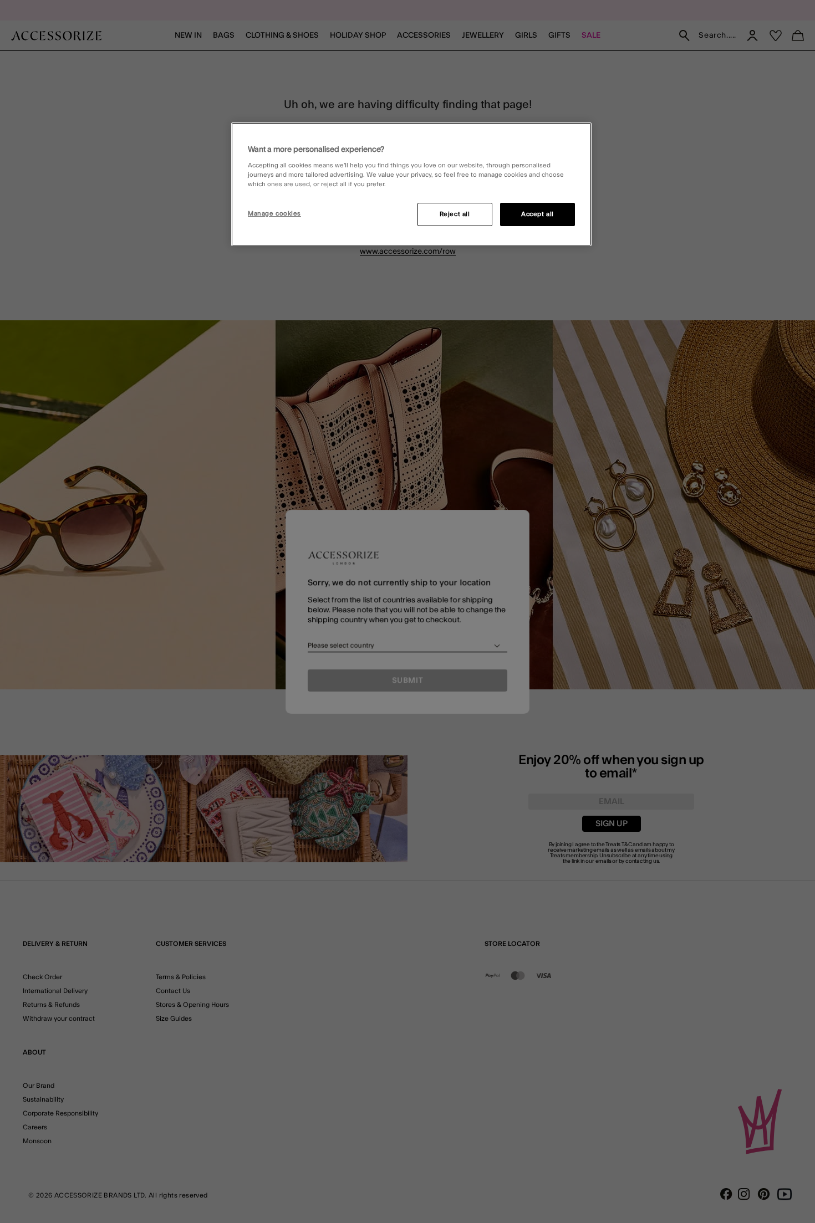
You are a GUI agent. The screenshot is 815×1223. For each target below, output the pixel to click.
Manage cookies (274, 214)
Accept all (537, 214)
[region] (411, 184)
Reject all (455, 214)
